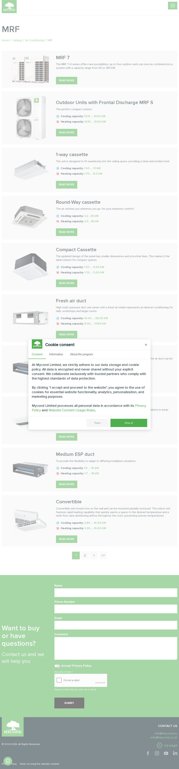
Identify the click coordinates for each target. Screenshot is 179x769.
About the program (81, 354)
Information (56, 354)
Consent (37, 354)
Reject (97, 423)
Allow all (129, 423)
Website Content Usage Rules (72, 410)
